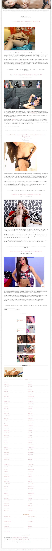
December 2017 (31, 420)
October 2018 (30, 401)
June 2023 (5, 420)
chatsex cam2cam (34, 112)
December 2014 (31, 486)
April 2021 (6, 471)
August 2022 (6, 437)
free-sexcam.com (42, 246)
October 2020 (6, 481)
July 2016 (30, 457)
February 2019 (30, 391)
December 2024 (6, 398)
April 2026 (6, 381)
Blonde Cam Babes (7, 519)
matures (19, 62)
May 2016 (30, 459)
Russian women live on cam (23, 52)
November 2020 (7, 478)
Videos (29, 523)
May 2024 (5, 403)
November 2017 (31, 423)
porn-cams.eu (37, 130)
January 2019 (30, 394)
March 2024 (6, 406)
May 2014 (30, 500)
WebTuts (35, 549)
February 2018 (30, 415)
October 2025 (6, 386)
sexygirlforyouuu (41, 190)
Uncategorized (30, 521)
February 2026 (6, 384)
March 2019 (30, 389)
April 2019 (30, 386)
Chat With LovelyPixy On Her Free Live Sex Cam (26, 194)
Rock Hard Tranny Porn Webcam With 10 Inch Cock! (26, 251)
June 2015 (30, 476)
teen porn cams (43, 130)
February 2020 (6, 495)
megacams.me (34, 190)
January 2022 (6, 454)
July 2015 (30, 474)
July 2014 (30, 495)
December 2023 (6, 411)
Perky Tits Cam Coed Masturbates (25, 542)
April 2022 (6, 447)
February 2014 (30, 508)
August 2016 (30, 454)
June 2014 (30, 498)
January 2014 (30, 510)
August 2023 (6, 418)
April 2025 (6, 391)
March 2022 (6, 449)
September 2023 (7, 415)
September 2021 (7, 464)
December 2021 (6, 457)
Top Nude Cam (36, 11)
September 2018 (31, 403)
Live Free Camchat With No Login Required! (20, 11)
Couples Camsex (7, 528)
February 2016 (30, 464)
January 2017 (30, 442)
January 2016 (30, 466)
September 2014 (31, 493)
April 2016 (30, 462)
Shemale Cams (18, 305)
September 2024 (7, 401)
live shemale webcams (29, 305)
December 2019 (6, 500)
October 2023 (6, 413)
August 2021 (6, 466)
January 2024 (6, 408)
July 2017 (30, 430)
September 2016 (31, 452)
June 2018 (30, 408)
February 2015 (30, 483)
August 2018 (30, 406)
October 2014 (30, 491)
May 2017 (30, 432)
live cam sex (30, 69)
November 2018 (31, 398)
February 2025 (6, 394)
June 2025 (5, 389)
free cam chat (36, 246)
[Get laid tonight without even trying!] (13, 376)
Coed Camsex (26, 246)
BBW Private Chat (7, 516)
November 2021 (7, 459)
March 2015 (30, 481)
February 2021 (6, 474)
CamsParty (45, 11)
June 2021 (5, 469)
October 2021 (6, 462)
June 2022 (5, 442)
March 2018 (30, 413)
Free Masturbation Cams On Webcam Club (20, 537)
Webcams (30, 526)
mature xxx (33, 183)
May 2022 (5, 445)
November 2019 (7, 503)
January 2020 (6, 498)
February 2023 (6, 428)
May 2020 (5, 491)
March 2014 (30, 505)
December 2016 (31, 445)
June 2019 (30, 381)
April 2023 (6, 423)
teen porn (14, 119)
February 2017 (30, 440)
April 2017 (30, 435)
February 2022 (6, 452)
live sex (46, 175)
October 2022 (6, 435)
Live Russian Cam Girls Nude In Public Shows (26, 21)
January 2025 (6, 396)
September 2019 (7, 508)
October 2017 (30, 425)
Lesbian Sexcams (7, 531)
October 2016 (30, 449)
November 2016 (31, 447)
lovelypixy (26, 247)
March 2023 (6, 425)
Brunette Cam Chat (19, 69)
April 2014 (30, 503)
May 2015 (30, 478)
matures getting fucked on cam (39, 69)
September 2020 (7, 483)
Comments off (29, 139)
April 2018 (30, 411)
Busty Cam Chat (7, 523)
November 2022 (7, 432)
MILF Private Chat (31, 516)
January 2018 (30, 418)
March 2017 (30, 437)
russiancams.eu (26, 70)
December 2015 (31, 469)
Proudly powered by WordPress (20, 549)
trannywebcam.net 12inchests (41, 305)
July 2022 (5, 440)
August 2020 (6, 486)
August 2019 (6, 510)
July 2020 (5, 488)
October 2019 (6, 505)
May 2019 (30, 384)
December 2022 (6, 430)
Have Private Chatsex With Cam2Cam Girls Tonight (26, 75)
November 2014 (31, 488)
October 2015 (30, 471)
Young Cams (30, 528)
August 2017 (30, 428)
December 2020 (6, 476)
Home (6, 11)
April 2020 (6, 493)
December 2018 (31, 396)
